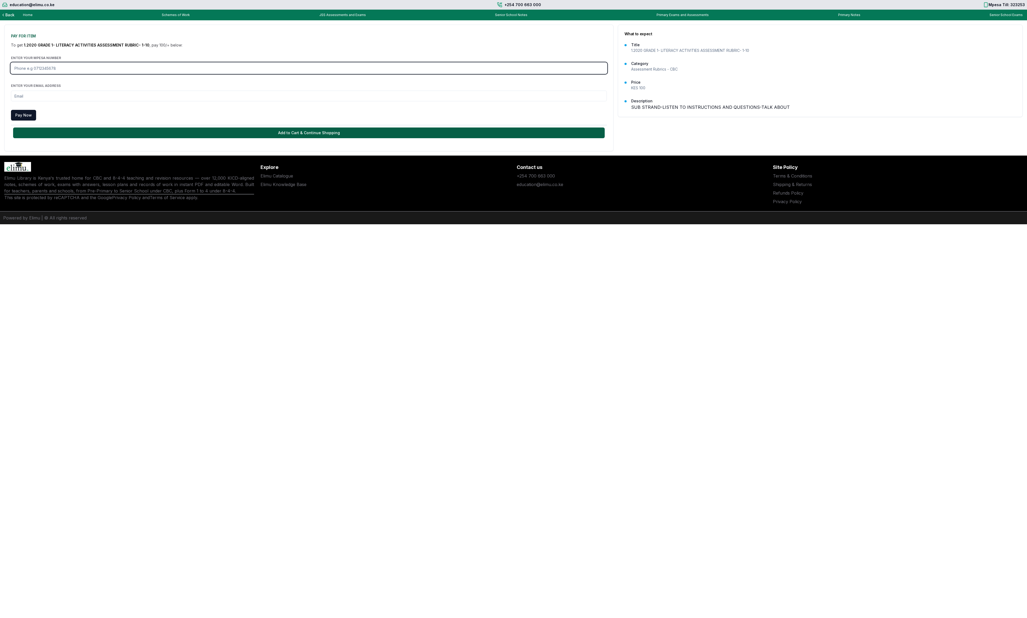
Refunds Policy (788, 193)
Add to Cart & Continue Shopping (309, 132)
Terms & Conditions (792, 176)
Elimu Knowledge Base (283, 184)
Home (28, 15)
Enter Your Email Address (36, 86)
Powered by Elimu (21, 218)
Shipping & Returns (792, 184)
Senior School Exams (1006, 15)
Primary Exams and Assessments (683, 15)
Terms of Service (167, 197)
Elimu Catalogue (276, 176)
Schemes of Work (176, 15)
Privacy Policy (126, 197)
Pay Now (23, 115)
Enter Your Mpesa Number (36, 58)
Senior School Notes (511, 15)
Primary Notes (849, 15)
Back (9, 15)
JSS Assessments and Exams (342, 15)
